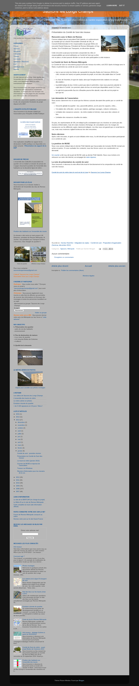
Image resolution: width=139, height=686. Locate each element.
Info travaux (18, 547)
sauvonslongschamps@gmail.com (25, 270)
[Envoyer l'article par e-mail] (99, 249)
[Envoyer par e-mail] (104, 249)
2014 (18, 417)
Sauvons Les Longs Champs (101, 172)
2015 (18, 414)
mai (19, 439)
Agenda (16, 69)
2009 (18, 486)
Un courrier (56, 155)
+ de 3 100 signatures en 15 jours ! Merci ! (28, 406)
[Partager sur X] (108, 249)
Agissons (63, 249)
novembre (21, 425)
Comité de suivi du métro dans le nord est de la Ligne (70, 172)
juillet (20, 434)
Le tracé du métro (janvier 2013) (28, 461)
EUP (15, 64)
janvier (20, 451)
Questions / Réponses (21, 61)
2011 (18, 480)
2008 (18, 488)
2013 (18, 420)
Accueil (88, 266)
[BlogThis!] (106, 249)
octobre (20, 428)
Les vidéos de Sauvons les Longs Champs (28, 395)
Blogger (81, 680)
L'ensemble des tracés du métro (25, 398)
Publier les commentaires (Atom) (72, 270)
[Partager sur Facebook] (110, 249)
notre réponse (91, 157)
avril (19, 442)
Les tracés (17, 59)
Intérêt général (19, 67)
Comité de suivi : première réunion (29, 453)
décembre (21, 422)
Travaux (16, 56)
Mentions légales (88, 276)
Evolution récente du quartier (23, 403)
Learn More (112, 6)
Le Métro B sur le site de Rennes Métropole (29, 502)
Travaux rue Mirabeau (24, 468)
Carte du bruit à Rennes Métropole (34, 619)
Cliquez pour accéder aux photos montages (30, 387)
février (20, 448)
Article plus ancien (116, 266)
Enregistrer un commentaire (64, 257)
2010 (18, 483)
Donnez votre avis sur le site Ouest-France (28, 519)
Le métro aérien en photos (23, 401)
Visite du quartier (22, 263)
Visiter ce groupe (41, 312)
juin (19, 436)
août (19, 431)
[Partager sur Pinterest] (112, 249)
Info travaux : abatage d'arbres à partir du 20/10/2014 (33, 633)
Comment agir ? (19, 556)
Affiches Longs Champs (38, 263)
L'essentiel (17, 54)
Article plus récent (60, 266)
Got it (122, 6)
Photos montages (28, 566)
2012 (18, 477)
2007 (18, 491)
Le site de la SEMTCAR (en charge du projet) (29, 499)
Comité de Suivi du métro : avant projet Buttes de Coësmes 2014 (33, 648)
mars (20, 445)
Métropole (70, 249)
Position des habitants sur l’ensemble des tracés (30, 231)
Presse (16, 46)
